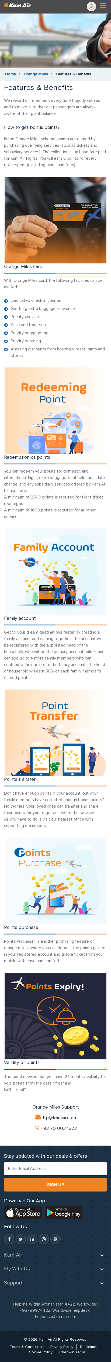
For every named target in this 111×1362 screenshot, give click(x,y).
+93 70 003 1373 (59, 1128)
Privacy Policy (61, 1346)
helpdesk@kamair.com (55, 1316)
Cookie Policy (41, 1352)
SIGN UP (55, 1184)
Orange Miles (36, 74)
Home (10, 74)
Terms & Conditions (27, 1346)
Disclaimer (89, 1346)
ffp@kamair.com (59, 1117)
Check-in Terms (72, 1352)
